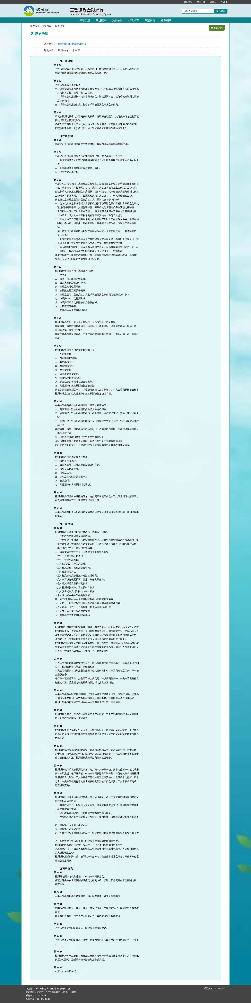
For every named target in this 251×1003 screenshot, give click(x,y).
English (224, 2)
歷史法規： (50, 50)
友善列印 (218, 27)
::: (178, 2)
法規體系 (101, 20)
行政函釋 (133, 20)
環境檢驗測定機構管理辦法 (72, 44)
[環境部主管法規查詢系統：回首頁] (44, 6)
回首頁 (213, 2)
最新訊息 (85, 20)
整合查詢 (221, 11)
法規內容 (46, 26)
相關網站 (166, 20)
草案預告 (150, 20)
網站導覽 (188, 2)
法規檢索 (117, 20)
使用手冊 (201, 2)
